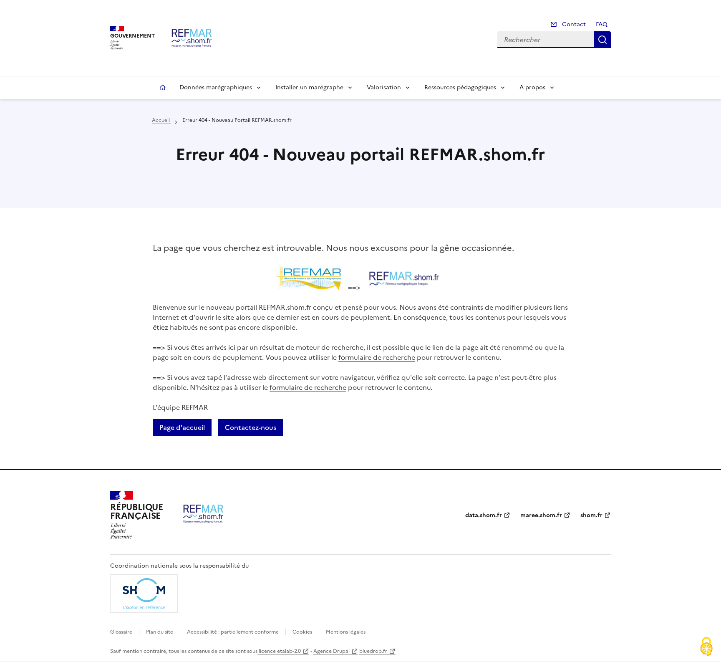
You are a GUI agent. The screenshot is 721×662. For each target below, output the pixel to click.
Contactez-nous (250, 427)
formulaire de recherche (376, 357)
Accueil (163, 87)
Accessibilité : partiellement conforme (233, 632)
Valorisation (384, 87)
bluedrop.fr (373, 651)
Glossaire (121, 632)
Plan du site (159, 632)
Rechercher (602, 39)
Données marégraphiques (215, 87)
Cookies (302, 632)
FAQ (602, 24)
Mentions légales (346, 632)
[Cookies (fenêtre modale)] (706, 647)
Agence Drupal (331, 651)
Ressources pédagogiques (460, 87)
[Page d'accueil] (191, 38)
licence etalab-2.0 (279, 651)
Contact (573, 24)
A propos (532, 87)
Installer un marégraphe (309, 87)
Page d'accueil (182, 427)
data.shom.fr (483, 515)
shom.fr (591, 515)
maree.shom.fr (541, 515)
